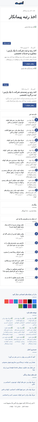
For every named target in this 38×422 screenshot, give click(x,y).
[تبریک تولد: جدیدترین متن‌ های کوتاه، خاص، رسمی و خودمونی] (30, 163)
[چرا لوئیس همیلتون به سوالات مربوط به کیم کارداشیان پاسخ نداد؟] (30, 271)
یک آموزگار (25, 211)
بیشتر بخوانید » (29, 64)
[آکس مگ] (19, 2)
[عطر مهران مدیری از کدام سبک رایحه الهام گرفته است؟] (30, 227)
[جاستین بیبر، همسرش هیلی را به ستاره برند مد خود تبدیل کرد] (30, 246)
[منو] (34, 3)
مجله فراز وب (32, 211)
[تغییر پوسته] (3, 3)
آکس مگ (33, 47)
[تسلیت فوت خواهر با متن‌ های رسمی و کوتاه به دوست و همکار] (30, 183)
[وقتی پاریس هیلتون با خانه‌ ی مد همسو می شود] (30, 280)
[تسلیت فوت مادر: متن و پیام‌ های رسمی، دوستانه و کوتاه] (30, 193)
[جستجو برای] (32, 3)
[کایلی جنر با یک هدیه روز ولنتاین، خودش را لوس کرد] (30, 263)
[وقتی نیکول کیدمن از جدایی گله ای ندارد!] (30, 237)
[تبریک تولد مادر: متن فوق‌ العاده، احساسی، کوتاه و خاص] (30, 133)
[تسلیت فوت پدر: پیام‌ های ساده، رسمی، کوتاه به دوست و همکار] (7, 340)
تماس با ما (17, 406)
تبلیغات (11, 406)
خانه (34, 10)
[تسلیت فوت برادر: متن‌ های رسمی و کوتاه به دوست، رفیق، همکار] (30, 173)
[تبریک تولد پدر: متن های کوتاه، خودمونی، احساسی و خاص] (30, 123)
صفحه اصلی (25, 406)
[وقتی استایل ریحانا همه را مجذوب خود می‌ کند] (30, 254)
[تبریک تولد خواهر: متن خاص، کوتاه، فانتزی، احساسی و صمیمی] (30, 153)
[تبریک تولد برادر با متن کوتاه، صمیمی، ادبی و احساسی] (30, 143)
